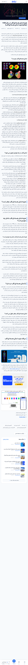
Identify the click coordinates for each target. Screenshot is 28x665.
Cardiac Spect (22, 417)
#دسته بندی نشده (17, 425)
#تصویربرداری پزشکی (8, 425)
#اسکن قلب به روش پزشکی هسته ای (9, 427)
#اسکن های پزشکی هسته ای (21, 427)
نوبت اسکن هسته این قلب (15, 368)
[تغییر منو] (26, 2)
